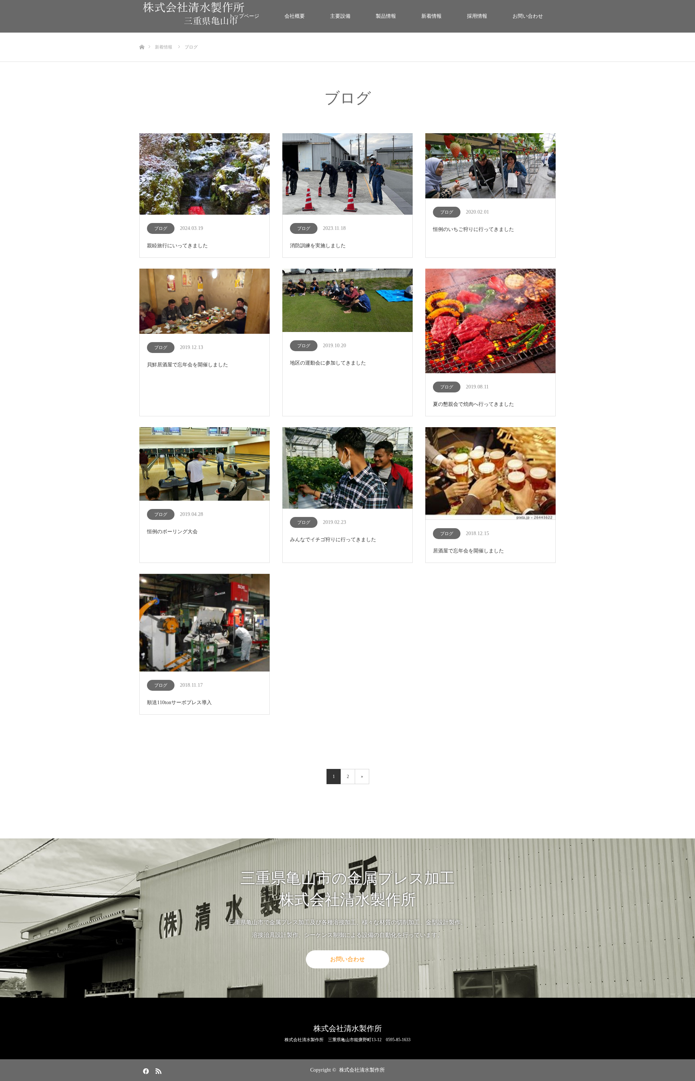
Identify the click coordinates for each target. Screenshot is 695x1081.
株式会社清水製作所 (347, 1028)
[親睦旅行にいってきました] (204, 174)
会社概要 (295, 16)
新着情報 (431, 16)
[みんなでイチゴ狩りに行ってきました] (347, 468)
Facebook (144, 1069)
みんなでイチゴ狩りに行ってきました (333, 539)
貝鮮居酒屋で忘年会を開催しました (187, 364)
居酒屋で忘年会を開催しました (468, 551)
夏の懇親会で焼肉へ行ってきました (473, 404)
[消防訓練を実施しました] (347, 174)
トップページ (244, 16)
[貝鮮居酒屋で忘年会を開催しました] (204, 302)
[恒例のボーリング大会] (204, 464)
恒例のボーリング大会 (172, 531)
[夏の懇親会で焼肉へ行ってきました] (490, 321)
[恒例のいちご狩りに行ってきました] (490, 166)
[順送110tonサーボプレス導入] (204, 623)
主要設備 (340, 16)
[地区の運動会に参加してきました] (347, 301)
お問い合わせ (528, 16)
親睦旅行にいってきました (177, 245)
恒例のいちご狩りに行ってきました (473, 229)
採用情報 (477, 16)
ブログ (160, 228)
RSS (157, 1069)
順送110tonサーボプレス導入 (179, 702)
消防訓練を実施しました (318, 245)
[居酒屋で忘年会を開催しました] (490, 474)
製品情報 (386, 16)
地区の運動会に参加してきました (328, 363)
